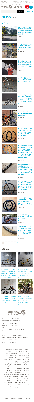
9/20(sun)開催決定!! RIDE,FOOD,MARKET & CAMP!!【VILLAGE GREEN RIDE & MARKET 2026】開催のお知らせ (25, 30)
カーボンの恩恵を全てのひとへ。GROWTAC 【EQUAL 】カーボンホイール (25, 79)
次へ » (19, 243)
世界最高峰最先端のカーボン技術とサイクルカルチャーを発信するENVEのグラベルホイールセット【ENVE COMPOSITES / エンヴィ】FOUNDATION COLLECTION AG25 (25, 169)
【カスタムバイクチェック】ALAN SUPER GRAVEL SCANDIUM (25, 113)
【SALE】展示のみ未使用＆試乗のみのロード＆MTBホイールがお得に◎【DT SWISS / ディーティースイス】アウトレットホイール (25, 201)
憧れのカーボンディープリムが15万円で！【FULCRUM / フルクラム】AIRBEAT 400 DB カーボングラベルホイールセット (25, 132)
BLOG (9, 17)
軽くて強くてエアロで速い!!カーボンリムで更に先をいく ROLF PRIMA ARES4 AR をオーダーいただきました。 (25, 64)
